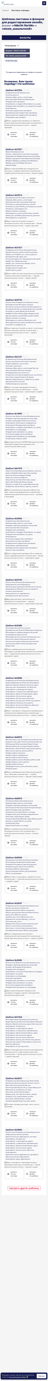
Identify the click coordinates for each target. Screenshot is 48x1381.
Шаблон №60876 (14, 798)
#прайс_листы (30, 263)
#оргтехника (10, 381)
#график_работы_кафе (32, 760)
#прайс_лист (10, 254)
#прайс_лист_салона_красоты (26, 254)
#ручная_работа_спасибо (15, 316)
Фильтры (25, 37)
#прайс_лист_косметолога (15, 263)
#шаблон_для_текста (13, 917)
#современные (11, 93)
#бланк (31, 912)
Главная (5, 10)
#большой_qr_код (12, 1090)
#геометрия (21, 680)
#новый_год (10, 421)
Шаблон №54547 (14, 903)
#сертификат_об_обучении (26, 687)
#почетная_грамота (13, 639)
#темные (20, 250)
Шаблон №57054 (14, 90)
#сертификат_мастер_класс (16, 700)
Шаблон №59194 (14, 300)
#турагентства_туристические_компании (21, 742)
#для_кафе (9, 482)
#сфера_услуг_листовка (14, 1094)
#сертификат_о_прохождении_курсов (19, 689)
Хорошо (41, 1376)
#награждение (11, 635)
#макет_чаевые (25, 1099)
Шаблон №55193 (14, 580)
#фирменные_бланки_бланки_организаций (22, 924)
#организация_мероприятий (16, 587)
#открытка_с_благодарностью (16, 209)
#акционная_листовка (14, 480)
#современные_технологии (32, 375)
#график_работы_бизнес (15, 764)
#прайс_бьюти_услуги (14, 270)
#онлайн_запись (32, 766)
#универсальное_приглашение (17, 596)
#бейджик (34, 161)
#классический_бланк (25, 926)
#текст (36, 912)
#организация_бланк (29, 928)
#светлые (21, 99)
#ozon (17, 313)
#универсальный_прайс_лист (16, 257)
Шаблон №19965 (14, 413)
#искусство (38, 739)
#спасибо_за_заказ (12, 206)
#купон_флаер (24, 816)
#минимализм (11, 202)
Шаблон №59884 (14, 1130)
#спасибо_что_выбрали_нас (16, 325)
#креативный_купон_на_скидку (17, 825)
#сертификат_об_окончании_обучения (20, 698)
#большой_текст (27, 917)
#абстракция (10, 744)
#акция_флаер (27, 482)
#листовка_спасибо (31, 213)
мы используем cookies (17, 1377)
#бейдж (20, 156)
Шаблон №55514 (14, 195)
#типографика (11, 862)
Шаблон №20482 (14, 960)
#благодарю (23, 313)
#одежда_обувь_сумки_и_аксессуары (19, 97)
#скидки (32, 808)
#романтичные (32, 302)
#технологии (20, 381)
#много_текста (11, 926)
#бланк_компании (27, 910)
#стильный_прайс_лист (14, 259)
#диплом (39, 630)
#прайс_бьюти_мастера (14, 266)
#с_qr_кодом (37, 106)
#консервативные (12, 628)
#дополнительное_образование (17, 1157)
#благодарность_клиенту (15, 213)
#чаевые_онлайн (27, 1096)
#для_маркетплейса (31, 316)
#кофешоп (24, 477)
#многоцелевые (11, 99)
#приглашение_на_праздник (27, 589)
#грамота (27, 632)
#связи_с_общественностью (16, 154)
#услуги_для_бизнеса (13, 361)
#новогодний (11, 425)
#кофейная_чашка (12, 486)
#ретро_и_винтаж (34, 471)
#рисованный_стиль (13, 739)
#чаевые (26, 1092)
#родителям (10, 646)
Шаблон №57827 (14, 149)
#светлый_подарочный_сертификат (19, 110)
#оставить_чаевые (30, 1094)
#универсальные (23, 93)
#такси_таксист (34, 1083)
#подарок (18, 421)
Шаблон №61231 (14, 357)
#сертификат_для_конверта (16, 117)
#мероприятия (11, 156)
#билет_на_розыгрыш (14, 873)
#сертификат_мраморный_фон (17, 545)
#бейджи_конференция (21, 161)
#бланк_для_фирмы (31, 930)
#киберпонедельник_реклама (16, 384)
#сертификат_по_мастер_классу (17, 707)
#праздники (25, 584)
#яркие (8, 152)
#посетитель (23, 867)
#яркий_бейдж (11, 165)
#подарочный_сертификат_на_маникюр (20, 980)
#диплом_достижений (30, 641)
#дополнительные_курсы (29, 685)
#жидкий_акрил (11, 769)
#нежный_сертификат (14, 978)
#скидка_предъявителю (29, 814)
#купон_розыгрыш (12, 871)
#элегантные (10, 302)
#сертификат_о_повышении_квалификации (22, 692)
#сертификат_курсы (30, 694)
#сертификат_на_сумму (32, 104)
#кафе (28, 475)
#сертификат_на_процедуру (16, 430)
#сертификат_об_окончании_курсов (19, 696)
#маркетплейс (34, 313)
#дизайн (9, 252)
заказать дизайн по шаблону (33, 134)
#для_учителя (22, 635)
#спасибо (31, 311)
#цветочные (10, 471)
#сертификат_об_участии (15, 705)
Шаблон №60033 (14, 737)
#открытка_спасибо (35, 206)
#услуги (21, 1087)
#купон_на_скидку (28, 812)
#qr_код (35, 368)
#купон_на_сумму (25, 821)
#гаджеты (9, 364)
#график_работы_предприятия (17, 755)
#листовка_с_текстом (13, 928)
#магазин (25, 307)
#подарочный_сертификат (15, 102)
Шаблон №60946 (14, 857)
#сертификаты (11, 108)
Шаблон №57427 (14, 247)
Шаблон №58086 (14, 678)
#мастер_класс (11, 687)
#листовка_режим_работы (31, 748)
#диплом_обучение (31, 705)
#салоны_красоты (12, 95)
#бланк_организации (13, 912)
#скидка (28, 370)
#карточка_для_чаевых (27, 1101)
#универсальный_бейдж (31, 158)
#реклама (22, 860)
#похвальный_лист (33, 637)
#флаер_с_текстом (28, 919)
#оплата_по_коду (25, 1090)
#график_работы (33, 746)
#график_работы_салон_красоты (17, 762)
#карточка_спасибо (28, 204)
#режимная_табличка (14, 748)
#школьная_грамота (27, 639)
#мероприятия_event (13, 584)
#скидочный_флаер (26, 377)
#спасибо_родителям (29, 644)
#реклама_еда (33, 484)
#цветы (8, 473)
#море (35, 744)
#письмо (25, 912)
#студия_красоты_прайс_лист (16, 268)
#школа (21, 630)
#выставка (31, 862)
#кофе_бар (18, 482)
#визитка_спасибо (34, 322)
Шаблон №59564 (14, 518)
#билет (31, 867)
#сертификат (10, 423)
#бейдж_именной (12, 163)
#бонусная (37, 1087)
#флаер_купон (37, 819)
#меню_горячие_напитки (29, 486)
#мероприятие (11, 589)
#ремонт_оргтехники (21, 364)
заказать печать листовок (13, 134)
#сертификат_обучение (14, 694)
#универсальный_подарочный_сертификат (21, 113)
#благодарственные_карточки (29, 215)
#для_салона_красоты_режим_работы (19, 751)
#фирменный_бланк (13, 910)
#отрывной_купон (12, 867)
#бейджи (9, 161)
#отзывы (9, 309)
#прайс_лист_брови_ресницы (16, 261)
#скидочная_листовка (14, 375)
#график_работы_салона (15, 760)
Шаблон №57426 (14, 1017)
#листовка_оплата (12, 1092)
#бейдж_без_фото (25, 163)
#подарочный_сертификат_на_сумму (19, 106)
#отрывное (10, 864)
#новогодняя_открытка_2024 (16, 438)
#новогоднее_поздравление (26, 423)
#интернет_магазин (26, 305)
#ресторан (23, 473)
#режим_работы (11, 746)
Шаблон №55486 (14, 625)
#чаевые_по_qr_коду (13, 1096)
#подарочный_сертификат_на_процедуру (21, 436)
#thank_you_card (11, 215)
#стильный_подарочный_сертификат (19, 434)
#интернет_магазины (26, 198)
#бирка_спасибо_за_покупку (16, 211)
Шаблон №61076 (14, 468)
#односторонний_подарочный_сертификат (21, 115)
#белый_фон (29, 99)
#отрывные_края (20, 864)
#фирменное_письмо (13, 919)
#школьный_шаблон (13, 644)
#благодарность (35, 307)
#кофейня (15, 473)
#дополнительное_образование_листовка (21, 1137)
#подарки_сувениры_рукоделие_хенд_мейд (21, 418)
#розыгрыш (24, 869)
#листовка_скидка (12, 377)
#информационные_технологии (17, 373)
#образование (30, 630)
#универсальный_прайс (32, 259)
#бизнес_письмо (21, 915)
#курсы (8, 683)
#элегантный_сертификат (15, 550)
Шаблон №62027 (14, 1078)
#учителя (14, 1022)
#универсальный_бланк (14, 930)
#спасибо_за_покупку (13, 204)
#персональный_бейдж (31, 156)
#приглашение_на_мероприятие (18, 593)
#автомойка (34, 1081)
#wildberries (10, 313)
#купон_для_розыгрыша (28, 871)
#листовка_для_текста (14, 921)
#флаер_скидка (11, 379)
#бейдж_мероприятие (14, 158)
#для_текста (10, 915)
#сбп (21, 1092)
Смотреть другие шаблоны (24, 1188)
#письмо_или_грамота (14, 641)
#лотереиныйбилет (13, 869)
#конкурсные (31, 864)
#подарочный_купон (13, 814)
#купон (8, 810)
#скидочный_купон (13, 823)
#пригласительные (29, 421)
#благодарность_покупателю (16, 218)
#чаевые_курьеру (12, 1101)
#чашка (16, 475)
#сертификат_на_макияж (15, 971)
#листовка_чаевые (12, 1099)
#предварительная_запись (15, 766)
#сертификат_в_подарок (14, 104)
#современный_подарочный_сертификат (21, 543)
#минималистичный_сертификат (18, 541)
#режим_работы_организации (17, 757)
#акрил (30, 744)
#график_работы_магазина (15, 753)
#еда (35, 473)
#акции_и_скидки (23, 379)
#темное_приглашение (14, 591)
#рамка (20, 632)
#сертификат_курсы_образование (18, 1159)
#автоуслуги (10, 1083)
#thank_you (24, 206)
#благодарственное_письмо (16, 637)
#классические (24, 628)
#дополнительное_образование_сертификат (22, 1154)
